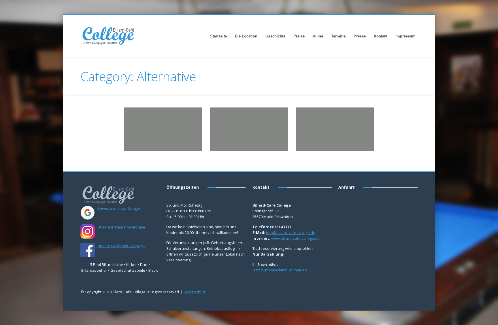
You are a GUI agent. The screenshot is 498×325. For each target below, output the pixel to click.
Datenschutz (195, 291)
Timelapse (177, 126)
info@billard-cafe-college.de (290, 232)
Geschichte (275, 36)
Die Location (246, 36)
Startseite (218, 36)
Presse (360, 36)
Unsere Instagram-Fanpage (121, 227)
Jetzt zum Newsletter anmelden (279, 270)
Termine (338, 36)
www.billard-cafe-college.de (295, 238)
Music (245, 126)
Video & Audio (350, 134)
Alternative (143, 126)
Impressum (405, 36)
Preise (299, 36)
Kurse (318, 36)
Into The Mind (230, 114)
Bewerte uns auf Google (118, 208)
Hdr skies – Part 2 (148, 114)
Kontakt (380, 36)
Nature (160, 126)
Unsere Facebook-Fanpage (121, 245)
